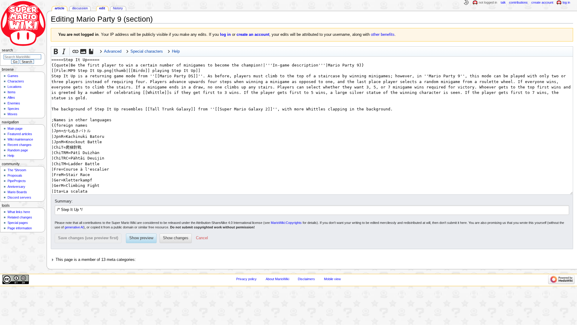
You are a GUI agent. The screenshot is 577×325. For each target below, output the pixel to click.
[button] (56, 51)
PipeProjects (17, 181)
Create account (542, 2)
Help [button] (176, 51)
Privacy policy (246, 279)
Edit (102, 8)
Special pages (18, 222)
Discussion (80, 8)
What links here (19, 212)
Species (13, 108)
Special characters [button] (146, 51)
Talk (503, 2)
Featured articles (20, 134)
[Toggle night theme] (466, 3)
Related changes (20, 217)
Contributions (518, 2)
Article (59, 8)
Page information (20, 228)
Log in (566, 2)
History (118, 8)
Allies (11, 97)
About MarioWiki (277, 279)
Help (11, 155)
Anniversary (16, 186)
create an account (253, 34)
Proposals (15, 175)
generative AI (74, 227)
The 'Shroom (17, 170)
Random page (18, 150)
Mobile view (332, 279)
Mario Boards (17, 192)
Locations (15, 86)
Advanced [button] (112, 51)
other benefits (383, 34)
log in (225, 34)
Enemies (14, 103)
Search (7, 50)
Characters (16, 81)
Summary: (64, 201)
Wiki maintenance (20, 139)
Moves (12, 114)
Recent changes (20, 145)
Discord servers (19, 197)
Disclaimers (306, 279)
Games (13, 76)
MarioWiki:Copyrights (286, 222)
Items (12, 92)
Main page (15, 128)
